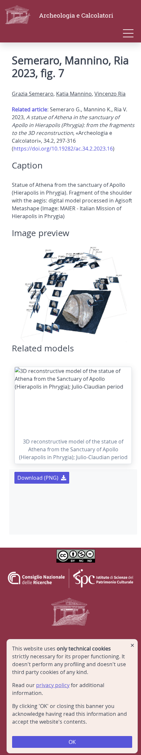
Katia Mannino (74, 93)
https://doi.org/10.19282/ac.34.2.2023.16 (63, 148)
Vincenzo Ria (110, 93)
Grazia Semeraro (32, 93)
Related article (29, 109)
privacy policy (53, 685)
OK (72, 742)
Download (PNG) (37, 477)
